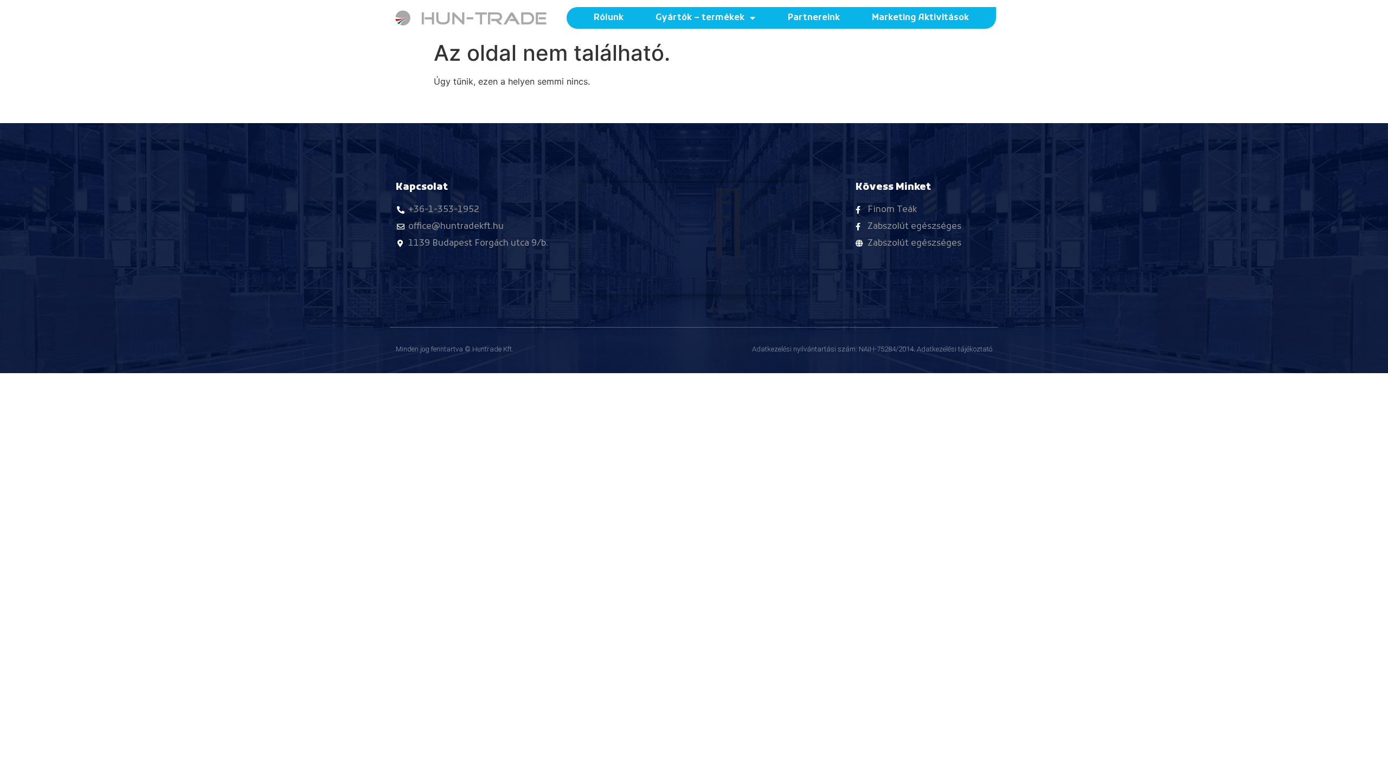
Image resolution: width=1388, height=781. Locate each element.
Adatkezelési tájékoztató (954, 349)
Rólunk (609, 17)
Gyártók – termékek (700, 17)
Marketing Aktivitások (920, 17)
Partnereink (814, 17)
